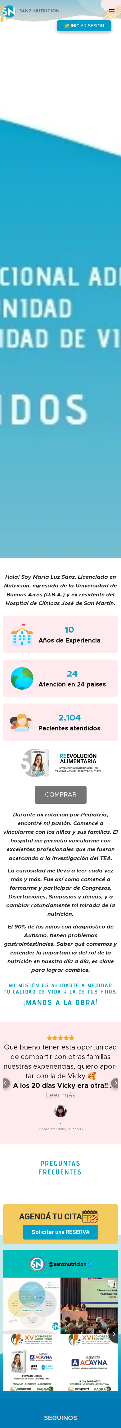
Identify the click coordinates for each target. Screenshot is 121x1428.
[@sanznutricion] (37, 1264)
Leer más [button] (60, 1095)
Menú (111, 11)
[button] (5, 1083)
